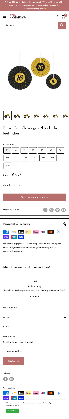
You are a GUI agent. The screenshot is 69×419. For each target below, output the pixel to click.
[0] (63, 16)
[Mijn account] (56, 16)
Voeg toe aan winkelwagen (34, 197)
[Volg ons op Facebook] (5, 379)
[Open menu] (4, 16)
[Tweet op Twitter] (57, 210)
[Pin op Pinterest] (51, 210)
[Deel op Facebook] (45, 210)
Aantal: (6, 185)
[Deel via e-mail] (63, 210)
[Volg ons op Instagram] (11, 379)
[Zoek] (62, 25)
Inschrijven (13, 361)
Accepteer (12, 411)
